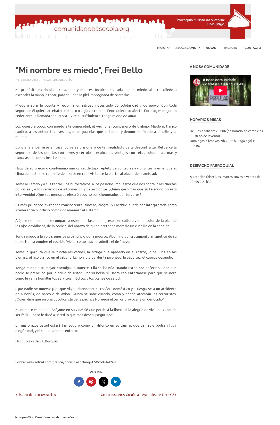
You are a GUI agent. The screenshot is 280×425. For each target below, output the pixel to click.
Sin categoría (62, 79)
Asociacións (185, 48)
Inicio (160, 48)
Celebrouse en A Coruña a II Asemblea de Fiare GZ (137, 394)
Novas (211, 48)
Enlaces (230, 48)
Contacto (253, 48)
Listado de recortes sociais (36, 394)
